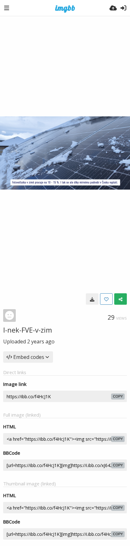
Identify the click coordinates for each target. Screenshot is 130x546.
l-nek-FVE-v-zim (27, 330)
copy (118, 396)
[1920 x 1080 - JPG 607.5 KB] (92, 299)
